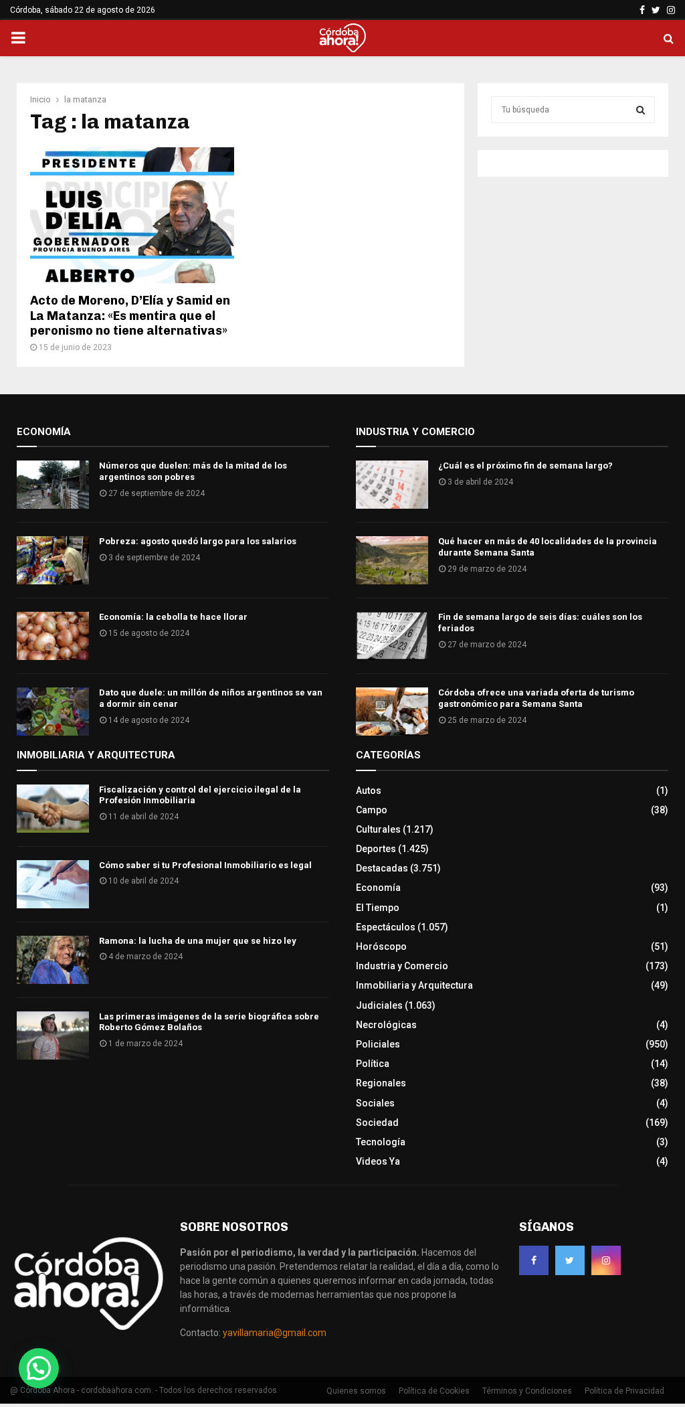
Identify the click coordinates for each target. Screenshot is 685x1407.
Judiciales (379, 1005)
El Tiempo (377, 907)
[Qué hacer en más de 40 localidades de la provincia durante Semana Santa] (392, 560)
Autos (368, 790)
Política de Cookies (434, 1391)
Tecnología (380, 1142)
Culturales (378, 829)
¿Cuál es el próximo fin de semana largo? (525, 466)
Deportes (376, 848)
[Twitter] (570, 1260)
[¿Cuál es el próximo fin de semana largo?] (392, 485)
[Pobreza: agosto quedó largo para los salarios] (53, 560)
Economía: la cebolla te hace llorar (173, 617)
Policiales (378, 1044)
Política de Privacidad (624, 1391)
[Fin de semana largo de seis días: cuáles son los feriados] (392, 636)
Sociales (375, 1103)
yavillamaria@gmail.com (274, 1332)
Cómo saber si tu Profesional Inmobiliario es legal (205, 865)
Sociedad (377, 1122)
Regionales (381, 1083)
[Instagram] (606, 1260)
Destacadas (382, 868)
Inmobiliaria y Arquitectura (414, 985)
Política (372, 1063)
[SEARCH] (640, 109)
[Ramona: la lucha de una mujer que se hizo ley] (53, 960)
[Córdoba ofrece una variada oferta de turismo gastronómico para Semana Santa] (392, 711)
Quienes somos (356, 1391)
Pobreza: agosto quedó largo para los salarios (197, 541)
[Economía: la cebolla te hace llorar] (53, 636)
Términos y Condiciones (527, 1391)
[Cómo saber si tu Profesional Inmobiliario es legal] (53, 884)
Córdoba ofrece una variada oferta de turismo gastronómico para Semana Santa (536, 698)
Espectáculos (385, 927)
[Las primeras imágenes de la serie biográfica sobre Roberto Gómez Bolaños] (53, 1035)
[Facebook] (534, 1260)
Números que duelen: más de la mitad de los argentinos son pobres (193, 471)
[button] (39, 1368)
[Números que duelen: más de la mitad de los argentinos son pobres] (53, 485)
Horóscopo (381, 946)
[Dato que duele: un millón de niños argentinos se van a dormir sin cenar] (53, 711)
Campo (371, 810)
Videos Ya (378, 1161)
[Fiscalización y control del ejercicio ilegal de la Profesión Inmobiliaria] (53, 808)
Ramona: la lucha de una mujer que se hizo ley (197, 941)
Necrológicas (386, 1024)
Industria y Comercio (402, 966)
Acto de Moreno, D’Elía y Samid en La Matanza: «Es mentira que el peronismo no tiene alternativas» (130, 315)
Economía (378, 887)
